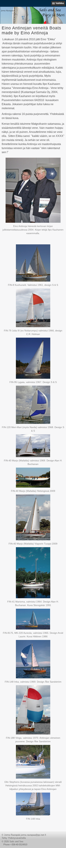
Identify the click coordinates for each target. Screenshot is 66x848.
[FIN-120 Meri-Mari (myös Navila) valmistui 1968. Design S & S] (33, 405)
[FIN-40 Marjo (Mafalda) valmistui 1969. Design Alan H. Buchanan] (33, 445)
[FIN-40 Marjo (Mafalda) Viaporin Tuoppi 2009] (33, 517)
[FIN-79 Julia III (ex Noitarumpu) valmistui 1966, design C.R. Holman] (33, 307)
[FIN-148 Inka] (33, 804)
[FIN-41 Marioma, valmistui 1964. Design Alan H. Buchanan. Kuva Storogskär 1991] (33, 572)
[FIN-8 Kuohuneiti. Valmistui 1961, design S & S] (33, 263)
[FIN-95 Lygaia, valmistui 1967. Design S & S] (33, 358)
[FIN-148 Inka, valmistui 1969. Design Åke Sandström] (33, 659)
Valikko (60, 3)
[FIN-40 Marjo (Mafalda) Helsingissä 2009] (33, 478)
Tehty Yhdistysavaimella (14, 838)
